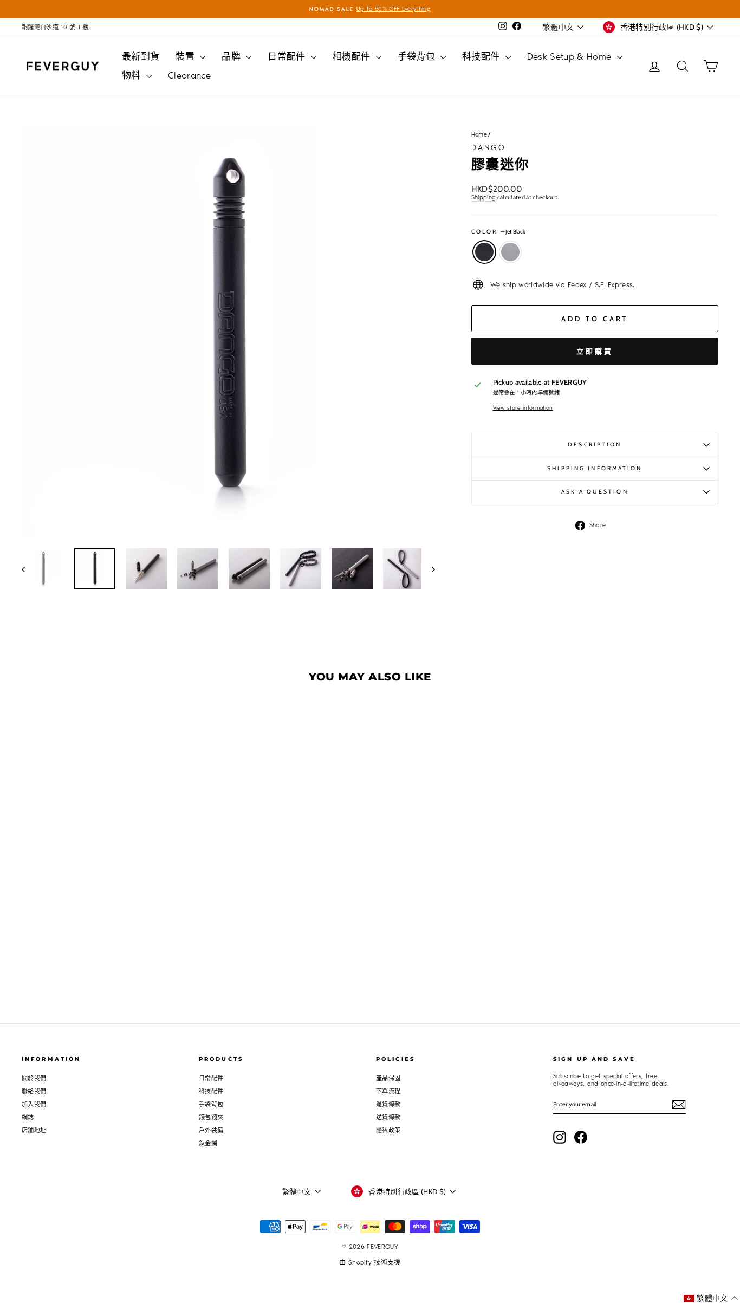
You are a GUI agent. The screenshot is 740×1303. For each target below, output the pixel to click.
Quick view (104, 863)
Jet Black (484, 252)
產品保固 (388, 1078)
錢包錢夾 (211, 1117)
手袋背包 (418, 56)
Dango (489, 147)
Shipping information (594, 468)
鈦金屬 (208, 1143)
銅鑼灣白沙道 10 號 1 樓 (55, 27)
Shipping (483, 197)
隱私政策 (388, 1130)
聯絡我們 (34, 1091)
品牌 (232, 56)
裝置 (186, 56)
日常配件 (288, 56)
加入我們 (34, 1104)
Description (594, 444)
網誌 (28, 1117)
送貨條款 (388, 1117)
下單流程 (388, 1091)
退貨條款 (388, 1104)
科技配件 (482, 56)
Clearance (189, 75)
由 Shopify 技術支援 (370, 1262)
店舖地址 (34, 1130)
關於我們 (34, 1078)
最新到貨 (140, 56)
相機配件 (353, 56)
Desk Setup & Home (570, 56)
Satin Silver (510, 252)
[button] (711, 1298)
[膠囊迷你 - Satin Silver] (112, 918)
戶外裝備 (211, 1130)
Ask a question (594, 491)
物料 (133, 75)
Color (498, 232)
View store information (523, 408)
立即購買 (594, 351)
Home (479, 134)
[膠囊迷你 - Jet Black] (97, 918)
